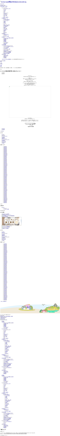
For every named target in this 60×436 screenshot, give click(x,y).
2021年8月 (5, 191)
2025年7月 (5, 157)
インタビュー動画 (6, 36)
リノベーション (6, 20)
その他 (5, 10)
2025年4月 (5, 160)
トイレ (5, 11)
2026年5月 (5, 246)
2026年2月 (5, 151)
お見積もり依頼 (6, 425)
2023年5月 (5, 180)
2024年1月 (5, 173)
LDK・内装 (5, 15)
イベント (5, 368)
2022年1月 (5, 188)
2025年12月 (5, 153)
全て (3, 134)
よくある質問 (6, 48)
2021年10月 (5, 190)
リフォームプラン (4, 7)
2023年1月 (5, 183)
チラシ (5, 369)
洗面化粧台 (5, 13)
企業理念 (5, 40)
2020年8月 (5, 201)
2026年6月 (5, 148)
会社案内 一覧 (6, 38)
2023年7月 (5, 178)
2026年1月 (5, 152)
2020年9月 (5, 200)
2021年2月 (5, 196)
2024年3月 (5, 171)
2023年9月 (5, 176)
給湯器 (5, 27)
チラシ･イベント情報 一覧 (7, 367)
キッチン (5, 9)
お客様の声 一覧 (6, 34)
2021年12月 (5, 189)
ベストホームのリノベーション (8, 45)
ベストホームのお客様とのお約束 (8, 322)
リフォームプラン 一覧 (7, 8)
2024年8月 (5, 167)
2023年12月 (5, 271)
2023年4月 (5, 278)
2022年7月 (5, 186)
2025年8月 (5, 254)
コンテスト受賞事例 (6, 19)
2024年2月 (5, 172)
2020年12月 (5, 198)
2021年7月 (5, 192)
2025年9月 (5, 253)
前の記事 (3, 128)
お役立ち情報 (4, 44)
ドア (4, 16)
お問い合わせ (4, 54)
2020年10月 (5, 297)
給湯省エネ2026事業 (6, 53)
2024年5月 (5, 169)
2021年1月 (5, 197)
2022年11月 (5, 185)
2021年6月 (5, 290)
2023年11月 (5, 272)
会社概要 (5, 41)
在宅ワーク (5, 32)
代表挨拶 (5, 39)
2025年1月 (5, 260)
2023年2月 (5, 182)
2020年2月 (5, 202)
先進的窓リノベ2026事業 (7, 51)
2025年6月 (5, 158)
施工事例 (3, 339)
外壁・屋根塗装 (6, 17)
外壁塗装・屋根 (6, 25)
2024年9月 (5, 166)
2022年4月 (5, 284)
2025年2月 (5, 259)
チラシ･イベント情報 (5, 366)
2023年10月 (5, 175)
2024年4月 (5, 170)
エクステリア (6, 14)
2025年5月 (5, 159)
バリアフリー (6, 29)
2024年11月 (5, 164)
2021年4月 (5, 194)
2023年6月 (5, 179)
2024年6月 (5, 266)
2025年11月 (5, 154)
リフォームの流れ (6, 47)
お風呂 (5, 21)
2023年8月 (5, 177)
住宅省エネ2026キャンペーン (8, 50)
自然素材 (6, 351)
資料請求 (5, 56)
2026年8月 (5, 146)
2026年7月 (5, 147)
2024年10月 (5, 165)
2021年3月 (5, 195)
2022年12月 (5, 184)
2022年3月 (5, 285)
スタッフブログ (6, 362)
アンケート (5, 35)
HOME (3, 321)
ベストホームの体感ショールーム (8, 46)
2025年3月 (5, 161)
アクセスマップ (6, 42)
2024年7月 (5, 265)
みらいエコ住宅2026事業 (7, 52)
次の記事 (3, 129)
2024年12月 (5, 163)
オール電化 (5, 26)
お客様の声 (3, 33)
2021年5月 (5, 291)
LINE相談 (5, 57)
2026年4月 (5, 247)
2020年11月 (5, 296)
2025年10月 (5, 155)
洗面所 (5, 22)
